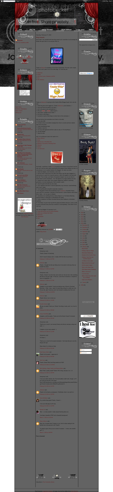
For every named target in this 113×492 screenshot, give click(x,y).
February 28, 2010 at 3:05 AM (47, 318)
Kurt (38, 78)
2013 (82, 216)
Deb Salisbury (40, 79)
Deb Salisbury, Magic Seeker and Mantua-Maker (51, 368)
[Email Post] (54, 229)
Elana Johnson (41, 138)
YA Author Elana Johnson (24, 139)
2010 (82, 223)
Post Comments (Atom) (48, 482)
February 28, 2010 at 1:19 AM (47, 300)
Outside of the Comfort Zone (89, 255)
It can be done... (86, 273)
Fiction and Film (21, 124)
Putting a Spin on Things (88, 250)
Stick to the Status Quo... (88, 267)
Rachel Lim (42, 409)
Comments (84, 352)
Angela (39, 74)
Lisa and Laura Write (22, 175)
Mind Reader (20, 169)
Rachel (39, 147)
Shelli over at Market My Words (45, 213)
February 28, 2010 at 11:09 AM (47, 364)
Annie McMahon (21, 180)
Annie (38, 140)
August (84, 233)
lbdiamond (39, 72)
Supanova (63, 190)
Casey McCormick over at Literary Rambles (47, 211)
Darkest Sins (20, 134)
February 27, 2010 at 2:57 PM (47, 259)
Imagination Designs (28, 213)
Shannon (39, 145)
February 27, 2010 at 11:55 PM (47, 292)
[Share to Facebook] (61, 229)
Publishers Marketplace (21, 109)
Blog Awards (85, 248)
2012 (82, 219)
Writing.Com (18, 112)
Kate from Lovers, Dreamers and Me (46, 76)
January (84, 282)
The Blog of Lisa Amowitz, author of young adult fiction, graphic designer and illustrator (24, 154)
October (84, 229)
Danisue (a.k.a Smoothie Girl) (44, 141)
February (84, 246)
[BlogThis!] (58, 229)
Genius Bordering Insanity (24, 128)
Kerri (38, 218)
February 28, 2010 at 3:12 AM (47, 331)
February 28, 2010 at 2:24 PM (47, 386)
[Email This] (56, 229)
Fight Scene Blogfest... (87, 279)
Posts (82, 350)
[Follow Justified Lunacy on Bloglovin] (86, 74)
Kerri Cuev (42, 360)
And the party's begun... (87, 265)
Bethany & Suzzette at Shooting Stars (46, 143)
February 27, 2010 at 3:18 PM (47, 268)
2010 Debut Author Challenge (89, 269)
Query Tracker (19, 110)
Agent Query (19, 107)
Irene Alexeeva (24, 216)
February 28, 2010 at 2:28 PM (47, 394)
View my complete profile (22, 42)
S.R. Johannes (21, 163)
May (83, 240)
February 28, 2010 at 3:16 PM (47, 406)
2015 (82, 212)
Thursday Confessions (22, 176)
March (84, 244)
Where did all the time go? (88, 263)
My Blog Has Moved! (22, 181)
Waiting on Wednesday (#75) (23, 135)
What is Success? (86, 271)
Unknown (20, 40)
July (83, 236)
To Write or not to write (87, 260)
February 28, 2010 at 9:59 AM (47, 356)
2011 (82, 221)
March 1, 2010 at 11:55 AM (46, 417)
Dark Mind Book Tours (23, 191)
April (83, 242)
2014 (82, 214)
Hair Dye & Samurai (22, 185)
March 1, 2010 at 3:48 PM (46, 432)
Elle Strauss (20, 193)
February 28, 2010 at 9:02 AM (47, 348)
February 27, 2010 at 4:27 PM (47, 280)
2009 (82, 285)
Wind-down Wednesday (87, 252)
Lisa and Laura (40, 148)
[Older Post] (41, 479)
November (85, 227)
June (83, 238)
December (85, 225)
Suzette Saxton (43, 304)
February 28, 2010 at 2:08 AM (47, 310)
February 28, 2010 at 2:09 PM (47, 372)
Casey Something (44, 313)
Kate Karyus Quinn (44, 352)
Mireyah (43, 67)
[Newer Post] (73, 479)
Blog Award (43, 231)
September (85, 231)
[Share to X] (60, 229)
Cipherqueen (40, 216)
